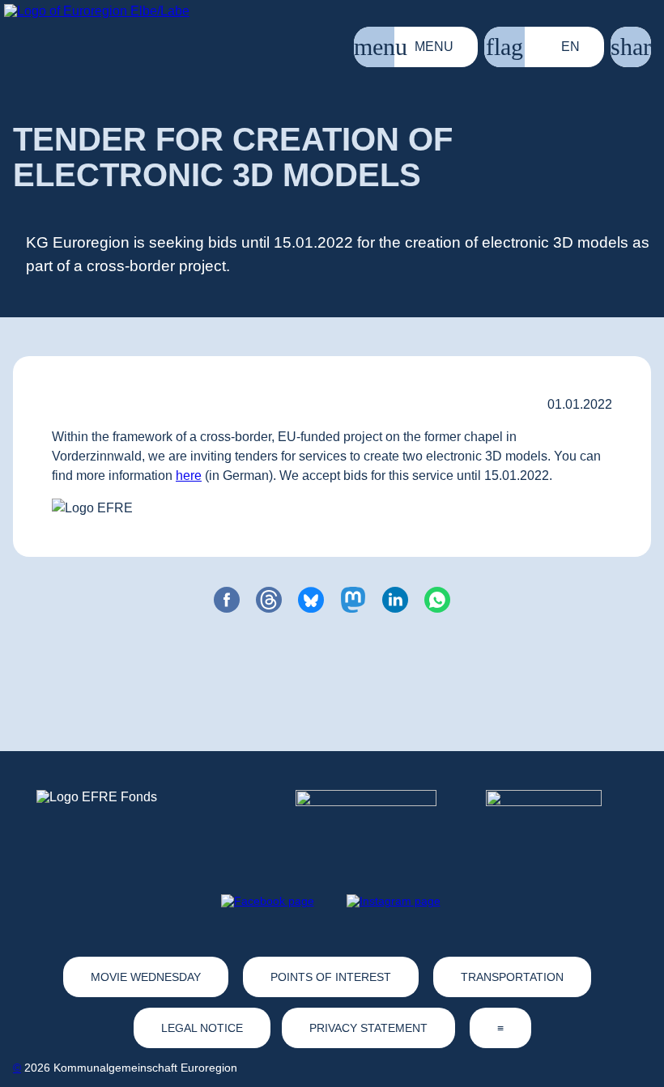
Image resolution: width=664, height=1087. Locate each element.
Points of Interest (330, 976)
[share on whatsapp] (437, 600)
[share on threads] (269, 600)
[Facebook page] (267, 900)
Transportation (512, 976)
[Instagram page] (393, 900)
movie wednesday (146, 976)
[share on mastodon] (353, 600)
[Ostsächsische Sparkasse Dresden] (557, 820)
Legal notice (202, 1027)
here (189, 475)
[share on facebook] (227, 600)
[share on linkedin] (395, 600)
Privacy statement (368, 1027)
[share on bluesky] (311, 600)
